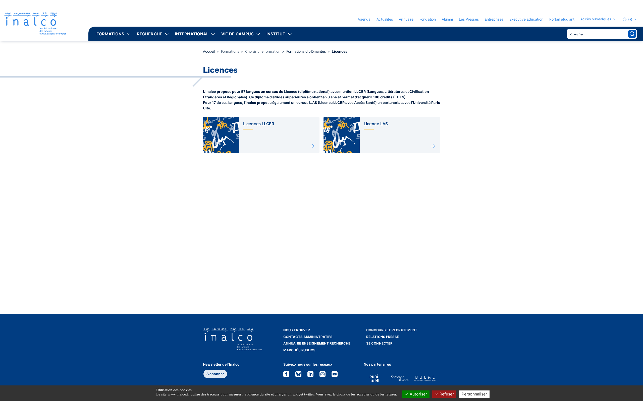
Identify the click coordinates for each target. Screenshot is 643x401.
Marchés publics (299, 350)
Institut (276, 33)
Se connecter (379, 343)
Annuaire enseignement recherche (316, 343)
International (191, 33)
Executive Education (526, 19)
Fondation (427, 19)
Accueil (209, 51)
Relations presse (382, 337)
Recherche (149, 33)
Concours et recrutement (391, 330)
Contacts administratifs (308, 337)
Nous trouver (296, 330)
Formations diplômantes (306, 51)
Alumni (447, 19)
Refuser (446, 393)
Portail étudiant (562, 19)
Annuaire (406, 19)
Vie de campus (237, 33)
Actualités (385, 19)
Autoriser (417, 393)
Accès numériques (595, 19)
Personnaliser (474, 393)
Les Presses (469, 19)
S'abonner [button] (215, 374)
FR (629, 19)
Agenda (364, 19)
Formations (110, 33)
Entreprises (494, 19)
